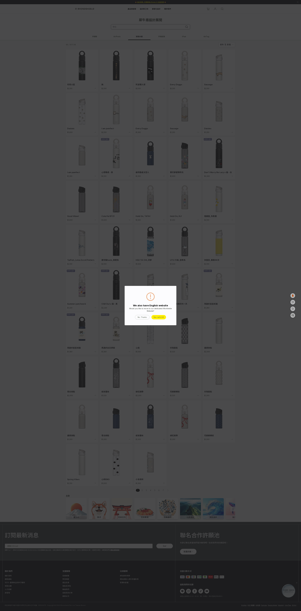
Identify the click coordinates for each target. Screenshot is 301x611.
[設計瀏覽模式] (292, 295)
